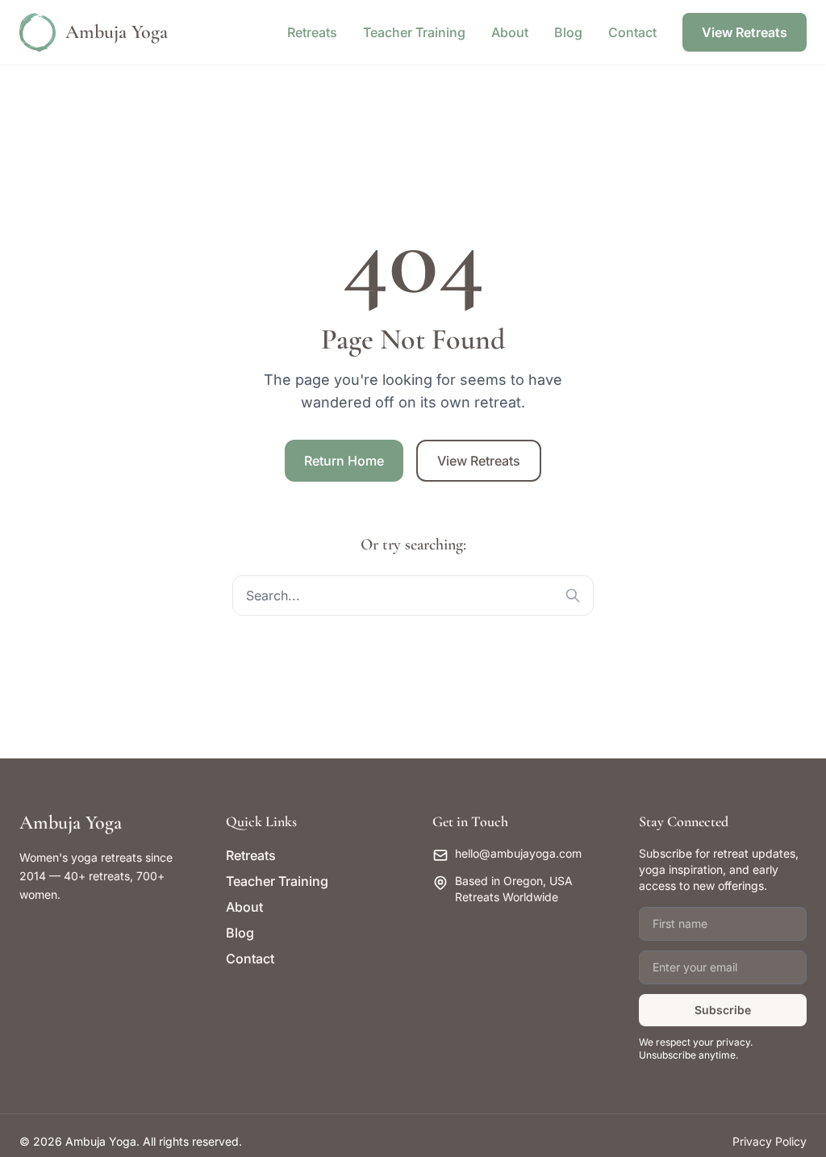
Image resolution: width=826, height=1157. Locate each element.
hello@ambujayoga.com (518, 853)
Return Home (344, 461)
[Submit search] (572, 595)
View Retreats (744, 32)
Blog (568, 32)
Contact (632, 32)
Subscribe (723, 1010)
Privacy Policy (769, 1141)
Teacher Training (414, 32)
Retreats (312, 32)
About (509, 32)
